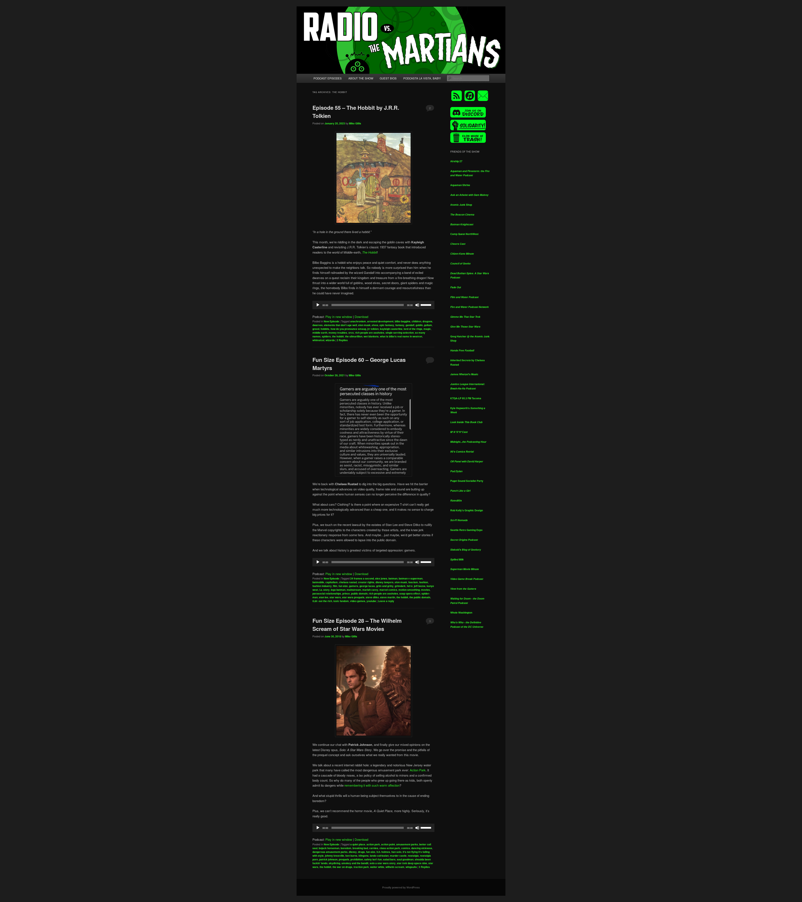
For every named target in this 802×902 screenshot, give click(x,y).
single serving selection (400, 332)
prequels (344, 859)
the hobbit (338, 336)
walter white (377, 867)
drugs (361, 852)
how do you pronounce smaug (348, 329)
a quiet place (357, 844)
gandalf (410, 325)
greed (315, 329)
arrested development (380, 321)
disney (353, 852)
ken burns (351, 855)
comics (405, 848)
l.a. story (324, 590)
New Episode (331, 321)
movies (425, 590)
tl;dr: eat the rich (322, 601)
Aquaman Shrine (460, 185)
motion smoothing (409, 590)
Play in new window (338, 316)
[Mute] (417, 305)
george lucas (367, 586)
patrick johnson (328, 859)
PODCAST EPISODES (327, 78)
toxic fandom (341, 601)
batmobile (318, 582)
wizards (330, 340)
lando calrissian (379, 855)
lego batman (338, 590)
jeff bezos (419, 586)
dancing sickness (421, 848)
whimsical (318, 340)
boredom (346, 848)
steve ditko (372, 597)
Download (361, 316)
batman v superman (411, 578)
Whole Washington (461, 612)
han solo (396, 852)
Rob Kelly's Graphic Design (466, 510)
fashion (423, 582)
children (416, 321)
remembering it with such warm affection (372, 785)
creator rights (366, 582)
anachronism (358, 321)
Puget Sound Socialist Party (466, 481)
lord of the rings (413, 329)
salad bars (389, 859)
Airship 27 (456, 161)
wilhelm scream (395, 867)
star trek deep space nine (412, 863)
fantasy (399, 325)
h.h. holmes (383, 852)
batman (392, 578)
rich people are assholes (369, 332)
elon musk (364, 325)
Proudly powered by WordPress (401, 887)
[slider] (426, 304)
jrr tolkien (373, 329)
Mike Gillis (355, 123)
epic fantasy (386, 325)
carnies (373, 848)
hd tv (410, 586)
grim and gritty (384, 586)
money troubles (338, 332)
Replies (342, 340)
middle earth (319, 332)
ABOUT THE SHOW (360, 78)
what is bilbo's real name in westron (401, 336)
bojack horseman (329, 848)
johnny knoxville (334, 855)
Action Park (418, 770)
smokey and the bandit (354, 863)
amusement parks (407, 844)
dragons (427, 321)
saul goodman (405, 859)
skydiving (334, 863)
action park (373, 844)
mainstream (354, 590)
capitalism (331, 582)
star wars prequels (353, 597)
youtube (371, 601)
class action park (389, 848)
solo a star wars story (383, 863)
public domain (359, 593)
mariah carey (370, 590)
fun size (343, 586)
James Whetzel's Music (464, 374)
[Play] (318, 305)
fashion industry (322, 586)
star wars (335, 597)
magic (427, 329)
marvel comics (388, 590)
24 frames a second (362, 578)
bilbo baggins (402, 321)
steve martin (387, 597)
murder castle (398, 855)
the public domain (419, 597)
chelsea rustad (348, 582)
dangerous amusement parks (330, 852)
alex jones (381, 578)
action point (388, 844)
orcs (351, 332)
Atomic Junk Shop (461, 205)
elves (375, 325)
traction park (361, 867)
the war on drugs (342, 867)
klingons (364, 855)
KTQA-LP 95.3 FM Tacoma (465, 398)
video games (357, 601)
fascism (413, 582)
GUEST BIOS (388, 78)
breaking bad (360, 848)
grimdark (400, 586)
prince (346, 593)
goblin (419, 325)
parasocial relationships (326, 593)
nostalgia (413, 855)
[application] (373, 305)
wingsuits (411, 867)
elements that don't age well (340, 325)
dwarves (317, 325)
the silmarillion (353, 336)
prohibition (356, 859)
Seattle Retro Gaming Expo (466, 530)
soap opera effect (409, 593)
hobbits (325, 329)
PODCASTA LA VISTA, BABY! (422, 78)
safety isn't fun (373, 859)
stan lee (323, 597)
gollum (428, 325)
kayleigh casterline (391, 329)
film (335, 586)
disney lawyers (384, 582)
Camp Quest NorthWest (464, 234)
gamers (353, 586)
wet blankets (371, 336)
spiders (326, 336)
